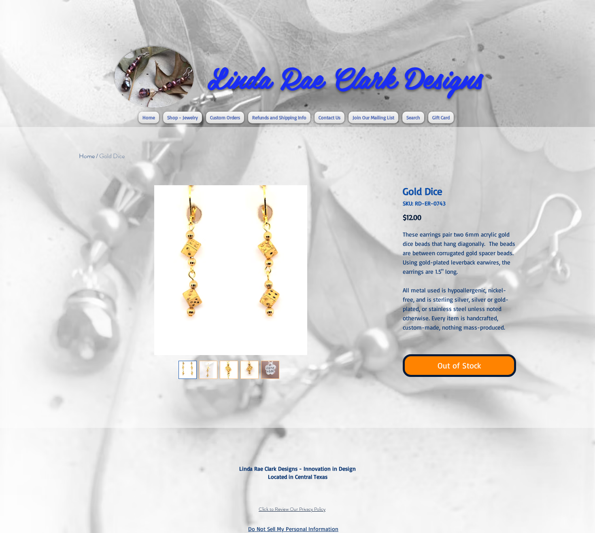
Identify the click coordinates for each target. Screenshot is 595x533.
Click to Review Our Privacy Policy (292, 509)
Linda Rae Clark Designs (344, 77)
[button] (182, 117)
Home (87, 156)
